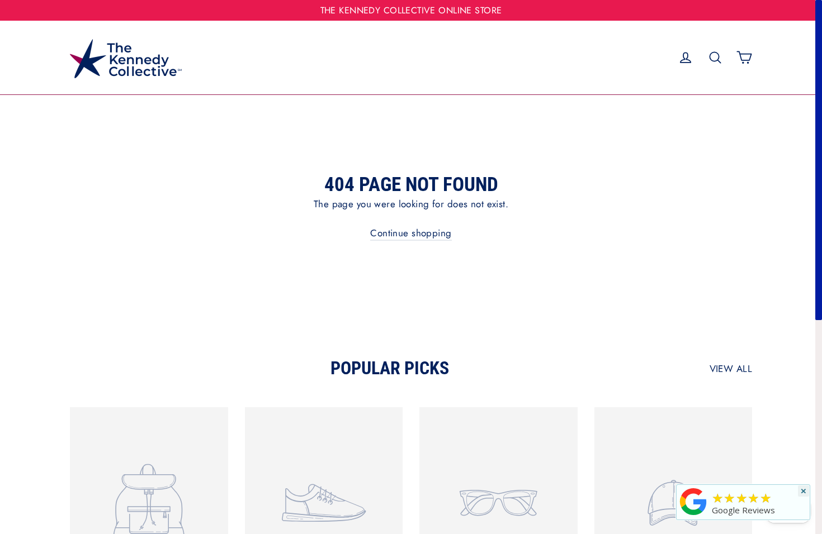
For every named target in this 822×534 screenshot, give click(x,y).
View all (731, 368)
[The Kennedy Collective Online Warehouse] (693, 514)
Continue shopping (410, 233)
